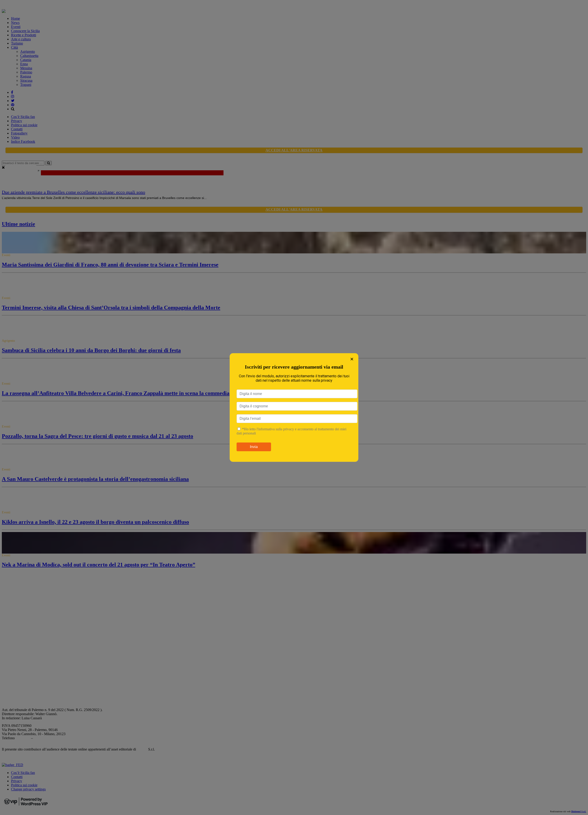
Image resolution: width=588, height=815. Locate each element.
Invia (254, 447)
